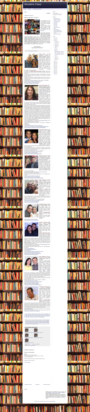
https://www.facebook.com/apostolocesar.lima (35, 151)
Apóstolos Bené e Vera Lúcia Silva (44, 92)
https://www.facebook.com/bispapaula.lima (30, 152)
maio (55, 50)
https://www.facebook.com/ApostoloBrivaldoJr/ (34, 253)
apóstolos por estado (57, 20)
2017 (55, 62)
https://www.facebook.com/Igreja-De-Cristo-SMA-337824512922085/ (34, 127)
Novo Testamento (56, 29)
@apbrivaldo (29, 250)
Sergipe (34, 323)
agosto (56, 46)
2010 (55, 71)
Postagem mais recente (28, 384)
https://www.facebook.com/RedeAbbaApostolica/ (34, 153)
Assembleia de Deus (57, 21)
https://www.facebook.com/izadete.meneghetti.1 (31, 283)
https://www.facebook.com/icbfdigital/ (32, 202)
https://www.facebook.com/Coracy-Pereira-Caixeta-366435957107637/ (37, 126)
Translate (60, 14)
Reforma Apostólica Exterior (58, 31)
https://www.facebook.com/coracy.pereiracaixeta (35, 125)
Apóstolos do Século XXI (52, 392)
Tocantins (36, 323)
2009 (55, 72)
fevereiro (56, 58)
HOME (25, 9)
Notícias (55, 28)
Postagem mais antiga (46, 384)
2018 (55, 61)
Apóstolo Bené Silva (44, 120)
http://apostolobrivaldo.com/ (30, 248)
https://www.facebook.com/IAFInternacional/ (31, 254)
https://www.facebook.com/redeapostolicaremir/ (34, 284)
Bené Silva (40, 118)
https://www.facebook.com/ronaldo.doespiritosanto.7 (36, 200)
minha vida (55, 26)
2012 (55, 68)
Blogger (54, 401)
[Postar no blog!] (35, 344)
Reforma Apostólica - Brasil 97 (59, 54)
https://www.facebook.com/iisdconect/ (32, 220)
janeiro (56, 59)
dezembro (56, 41)
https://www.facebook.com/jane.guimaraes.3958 (31, 201)
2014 (55, 66)
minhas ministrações (57, 27)
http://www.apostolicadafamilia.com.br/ (30, 249)
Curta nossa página (27, 362)
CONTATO (29, 9)
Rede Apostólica (28, 274)
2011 (55, 70)
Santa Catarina (28, 323)
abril (55, 55)
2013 (55, 67)
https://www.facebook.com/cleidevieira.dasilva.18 (31, 82)
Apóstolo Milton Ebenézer (35, 75)
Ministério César (32, 4)
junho (56, 49)
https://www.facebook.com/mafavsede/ (33, 83)
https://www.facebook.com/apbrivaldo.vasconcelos (35, 251)
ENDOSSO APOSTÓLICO (37, 9)
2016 (55, 63)
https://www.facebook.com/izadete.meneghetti (31, 282)
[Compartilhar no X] (36, 344)
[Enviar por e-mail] (34, 344)
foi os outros (55, 25)
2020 (55, 39)
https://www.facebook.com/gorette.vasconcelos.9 (31, 252)
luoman (47, 401)
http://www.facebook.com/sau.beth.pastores (31, 219)
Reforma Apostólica (61, 392)
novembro (56, 42)
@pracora (28, 124)
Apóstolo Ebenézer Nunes (46, 244)
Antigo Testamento (56, 18)
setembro (56, 45)
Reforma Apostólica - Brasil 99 (59, 51)
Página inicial (37, 384)
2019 (55, 40)
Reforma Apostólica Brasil (31, 345)
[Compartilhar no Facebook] (37, 344)
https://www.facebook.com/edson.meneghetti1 (35, 281)
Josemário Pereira (27, 198)
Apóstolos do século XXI (57, 19)
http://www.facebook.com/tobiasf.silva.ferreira (35, 81)
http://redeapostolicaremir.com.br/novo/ (32, 280)
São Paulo (31, 323)
